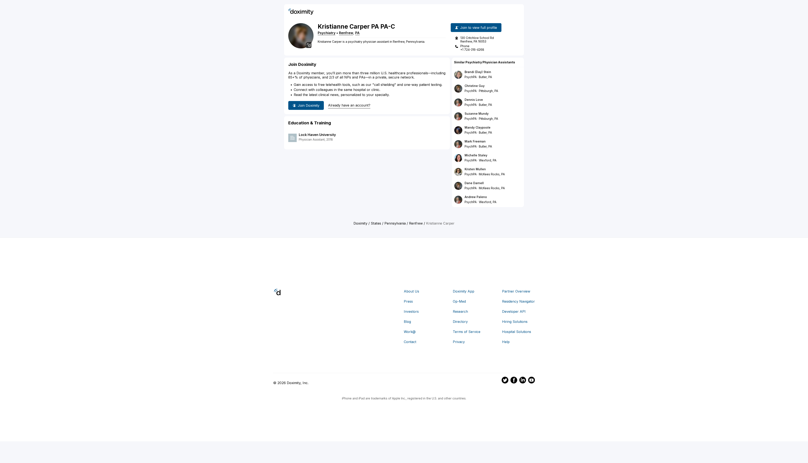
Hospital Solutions (516, 332)
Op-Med (459, 301)
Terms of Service (466, 332)
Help (506, 342)
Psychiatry (326, 33)
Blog (407, 321)
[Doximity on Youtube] (531, 380)
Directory (460, 321)
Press (408, 301)
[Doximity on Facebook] (513, 380)
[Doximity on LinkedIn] (522, 380)
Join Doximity (308, 105)
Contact (410, 342)
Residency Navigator (518, 301)
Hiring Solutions (515, 321)
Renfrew (346, 33)
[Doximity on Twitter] (505, 380)
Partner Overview (516, 291)
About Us (411, 291)
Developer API (514, 311)
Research (460, 311)
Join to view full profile (478, 27)
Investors (411, 311)
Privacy (459, 342)
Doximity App (463, 291)
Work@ (410, 332)
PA (357, 33)
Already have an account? (349, 105)
